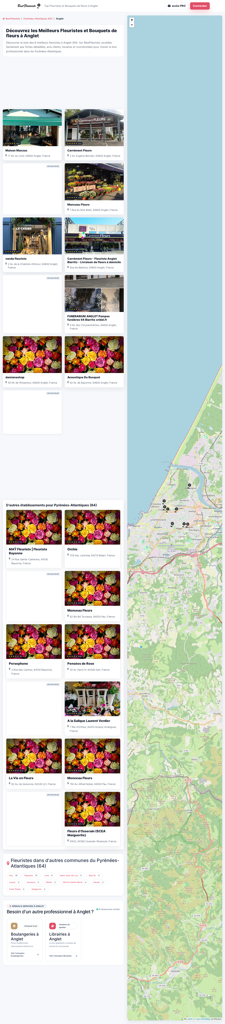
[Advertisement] (63, 83)
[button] (164, 501)
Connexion (200, 5)
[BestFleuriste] (28, 6)
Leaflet (189, 1018)
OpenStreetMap (203, 1018)
